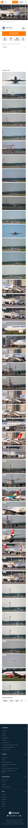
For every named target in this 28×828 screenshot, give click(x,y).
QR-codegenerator (6, 749)
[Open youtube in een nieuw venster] (19, 816)
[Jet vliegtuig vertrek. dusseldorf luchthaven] (13, 175)
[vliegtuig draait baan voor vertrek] (13, 327)
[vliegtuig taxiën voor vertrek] (13, 286)
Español (4, 798)
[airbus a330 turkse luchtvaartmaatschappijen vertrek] (13, 687)
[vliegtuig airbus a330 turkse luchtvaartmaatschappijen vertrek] (13, 660)
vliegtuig (5, 700)
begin (17, 700)
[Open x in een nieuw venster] (17, 816)
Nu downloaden (14, 33)
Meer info (5, 46)
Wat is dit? (18, 43)
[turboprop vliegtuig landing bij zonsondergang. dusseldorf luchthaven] (13, 202)
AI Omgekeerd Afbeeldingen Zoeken (10, 744)
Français (4, 805)
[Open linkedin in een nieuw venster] (11, 816)
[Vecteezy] (2, 2)
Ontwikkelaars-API (6, 742)
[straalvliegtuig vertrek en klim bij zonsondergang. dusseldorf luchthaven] (13, 244)
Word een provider (6, 788)
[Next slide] (23, 700)
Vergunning (4, 756)
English (3, 795)
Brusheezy (4, 730)
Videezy (3, 735)
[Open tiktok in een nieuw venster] (15, 816)
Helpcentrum (5, 781)
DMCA (3, 759)
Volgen (23, 28)
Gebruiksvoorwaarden (6, 824)
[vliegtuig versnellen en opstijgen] (13, 133)
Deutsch (4, 802)
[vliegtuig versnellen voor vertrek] (13, 147)
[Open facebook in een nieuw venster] (7, 816)
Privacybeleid (14, 824)
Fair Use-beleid (21, 824)
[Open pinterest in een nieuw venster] (13, 816)
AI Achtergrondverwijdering (8, 746)
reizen (11, 700)
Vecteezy (4, 732)
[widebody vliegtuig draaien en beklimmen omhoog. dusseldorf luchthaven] (13, 78)
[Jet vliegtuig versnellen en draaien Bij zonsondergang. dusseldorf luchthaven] (13, 161)
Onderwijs (4, 739)
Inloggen (21, 2)
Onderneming (5, 737)
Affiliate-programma (6, 761)
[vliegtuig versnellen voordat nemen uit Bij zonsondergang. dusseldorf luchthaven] (13, 91)
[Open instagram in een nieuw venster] (9, 816)
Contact (3, 783)
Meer (3, 807)
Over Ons (4, 785)
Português (4, 800)
